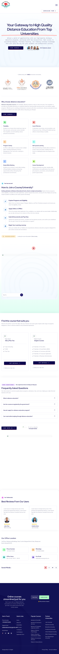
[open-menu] (56, 5)
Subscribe (44, 597)
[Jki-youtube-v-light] (8, 633)
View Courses (14, 48)
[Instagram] (49, 567)
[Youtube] (52, 567)
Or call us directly (33, 427)
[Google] (56, 567)
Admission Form (48, 11)
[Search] (21, 294)
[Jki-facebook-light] (45, 567)
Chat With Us (8, 428)
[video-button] (33, 248)
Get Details (14, 363)
